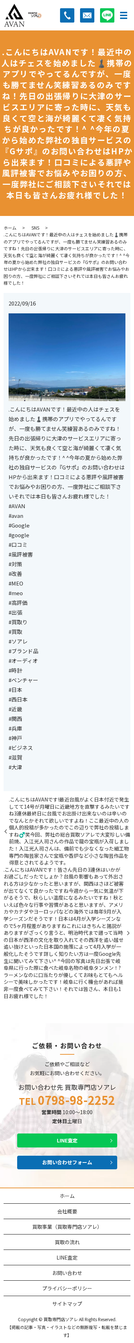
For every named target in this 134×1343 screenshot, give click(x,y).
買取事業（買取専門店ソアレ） (67, 1226)
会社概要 (67, 1211)
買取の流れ (67, 1242)
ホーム (10, 228)
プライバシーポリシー (67, 1288)
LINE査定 (67, 1140)
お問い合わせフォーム (67, 1162)
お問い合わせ (67, 1272)
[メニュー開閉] (123, 15)
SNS (35, 228)
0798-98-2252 (76, 1100)
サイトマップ (67, 1303)
